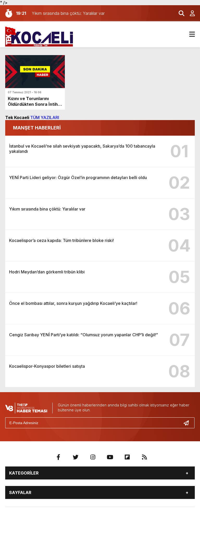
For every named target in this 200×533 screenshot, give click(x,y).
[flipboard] (127, 457)
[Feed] (144, 457)
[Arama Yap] (179, 13)
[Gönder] (188, 422)
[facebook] (58, 457)
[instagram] (92, 457)
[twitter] (75, 457)
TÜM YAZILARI (44, 117)
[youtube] (109, 457)
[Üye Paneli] (189, 13)
